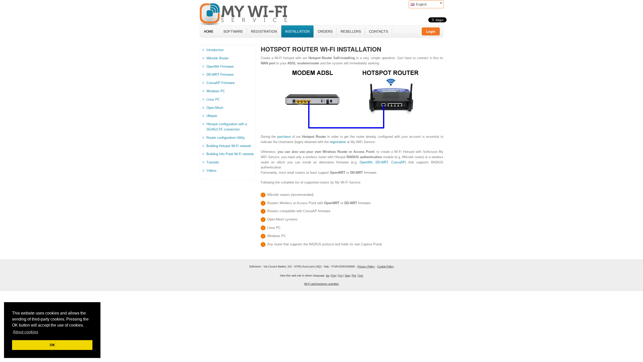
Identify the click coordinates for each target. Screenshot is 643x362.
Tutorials (212, 162)
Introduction (215, 50)
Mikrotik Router (217, 58)
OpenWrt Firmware (220, 66)
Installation (297, 31)
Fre (340, 275)
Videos (211, 170)
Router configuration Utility (225, 138)
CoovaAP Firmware (220, 83)
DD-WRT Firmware (220, 74)
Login (430, 31)
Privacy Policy (366, 266)
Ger (360, 275)
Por (354, 275)
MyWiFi (247, 13)
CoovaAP (398, 162)
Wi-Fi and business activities (321, 283)
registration (338, 142)
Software (233, 31)
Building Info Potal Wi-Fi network (230, 154)
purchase (284, 137)
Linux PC (213, 99)
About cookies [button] (25, 332)
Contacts (378, 31)
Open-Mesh (214, 108)
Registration (264, 31)
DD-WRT (382, 162)
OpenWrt (366, 162)
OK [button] (52, 345)
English (418, 4)
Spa (347, 275)
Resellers (351, 31)
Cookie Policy (385, 266)
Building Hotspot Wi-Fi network (228, 146)
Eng (333, 275)
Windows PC (215, 91)
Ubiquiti (211, 116)
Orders (325, 31)
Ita (327, 275)
